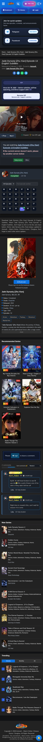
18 (28, 204)
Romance (25, 633)
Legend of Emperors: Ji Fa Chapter (21, 604)
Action (5, 317)
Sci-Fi (17, 691)
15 (10, 208)
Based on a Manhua (24, 607)
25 (22, 199)
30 (28, 194)
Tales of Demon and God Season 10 (21, 628)
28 (4, 199)
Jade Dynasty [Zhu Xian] (14, 68)
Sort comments (21, 466)
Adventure (13, 317)
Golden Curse (13, 540)
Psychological (12, 544)
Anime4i (33, 66)
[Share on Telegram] (26, 73)
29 (34, 194)
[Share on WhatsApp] (22, 73)
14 (16, 208)
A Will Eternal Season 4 (16, 592)
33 (10, 194)
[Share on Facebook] (15, 73)
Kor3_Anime (14, 476)
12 (28, 208)
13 (22, 208)
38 (16, 189)
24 (28, 199)
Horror (32, 542)
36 (28, 189)
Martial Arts (6, 320)
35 (34, 189)
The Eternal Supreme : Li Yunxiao (20, 615)
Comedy (20, 594)
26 (16, 199)
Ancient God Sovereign (16, 568)
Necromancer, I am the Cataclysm (20, 581)
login (16, 456)
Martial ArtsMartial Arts (15, 596)
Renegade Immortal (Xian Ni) (23, 677)
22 (4, 204)
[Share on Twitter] (19, 73)
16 (4, 208)
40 (4, 189)
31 (22, 194)
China (11, 308)
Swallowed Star (18, 687)
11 (33, 208)
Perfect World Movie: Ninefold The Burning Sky (23, 554)
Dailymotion (18, 160)
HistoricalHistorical (35, 594)
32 (16, 194)
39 (10, 189)
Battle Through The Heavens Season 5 (27, 707)
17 (34, 204)
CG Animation (35, 607)
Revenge (37, 609)
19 (22, 204)
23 (34, 199)
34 (4, 194)
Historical (31, 317)
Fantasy (22, 317)
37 (22, 189)
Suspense (20, 544)
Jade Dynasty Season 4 (16, 527)
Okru (27, 160)
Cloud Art (11, 300)
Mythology (31, 609)
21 (10, 204)
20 (16, 204)
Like (12, 490)
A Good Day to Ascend (16, 641)
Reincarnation (15, 620)
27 (10, 199)
